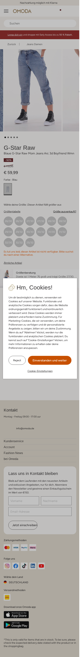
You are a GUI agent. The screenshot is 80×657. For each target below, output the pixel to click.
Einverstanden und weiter (50, 360)
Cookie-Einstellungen (40, 371)
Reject (17, 360)
